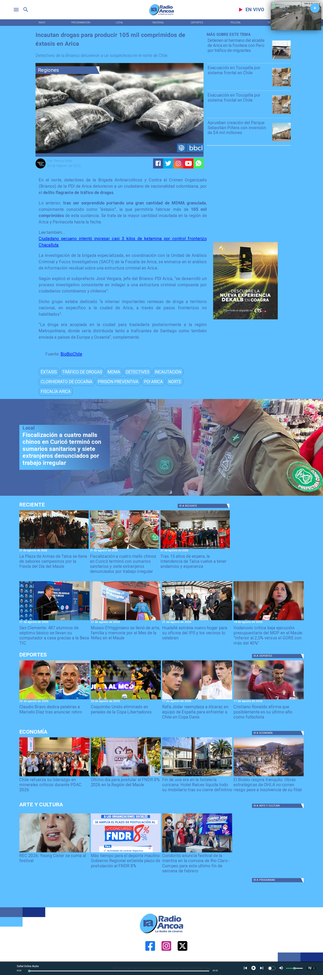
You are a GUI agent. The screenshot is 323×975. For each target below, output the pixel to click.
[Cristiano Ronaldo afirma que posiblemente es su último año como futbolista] (268, 699)
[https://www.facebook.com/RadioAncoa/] (150, 961)
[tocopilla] (281, 86)
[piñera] (281, 140)
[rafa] (197, 699)
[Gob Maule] (126, 852)
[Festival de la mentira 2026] (197, 852)
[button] (49, 372)
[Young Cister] (54, 852)
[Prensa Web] (40, 168)
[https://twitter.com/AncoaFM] (182, 961)
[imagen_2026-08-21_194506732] (54, 548)
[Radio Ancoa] (161, 15)
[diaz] (54, 699)
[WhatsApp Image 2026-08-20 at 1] (195, 548)
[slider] (29, 971)
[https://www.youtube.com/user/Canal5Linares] (188, 163)
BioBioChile (71, 354)
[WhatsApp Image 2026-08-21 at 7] (124, 548)
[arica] (281, 58)
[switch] (271, 968)
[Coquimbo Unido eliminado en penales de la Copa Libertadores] (126, 699)
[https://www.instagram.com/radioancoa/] (178, 163)
